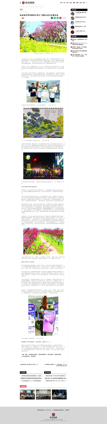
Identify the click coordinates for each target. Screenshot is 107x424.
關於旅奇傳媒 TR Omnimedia (45, 410)
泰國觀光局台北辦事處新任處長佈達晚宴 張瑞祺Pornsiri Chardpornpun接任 (37, 378)
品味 (81, 2)
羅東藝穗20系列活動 (33, 354)
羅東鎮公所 (33, 356)
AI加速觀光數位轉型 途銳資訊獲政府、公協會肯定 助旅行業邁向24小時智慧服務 (38, 375)
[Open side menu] (20, 2)
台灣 (61, 2)
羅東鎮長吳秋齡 (58, 354)
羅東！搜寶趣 (50, 354)
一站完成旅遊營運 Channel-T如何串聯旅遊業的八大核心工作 (34, 380)
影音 (84, 2)
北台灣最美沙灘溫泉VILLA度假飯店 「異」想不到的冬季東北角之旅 (55, 365)
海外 (68, 2)
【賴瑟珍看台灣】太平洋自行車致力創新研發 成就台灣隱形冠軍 (58, 375)
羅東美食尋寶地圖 (42, 354)
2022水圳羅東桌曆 (25, 356)
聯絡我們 (67, 410)
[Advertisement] (79, 66)
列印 (65, 18)
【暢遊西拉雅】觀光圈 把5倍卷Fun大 (29, 364)
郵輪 (74, 2)
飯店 (71, 2)
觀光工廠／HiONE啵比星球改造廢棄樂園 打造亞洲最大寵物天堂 (58, 378)
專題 (77, 2)
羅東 (26, 354)
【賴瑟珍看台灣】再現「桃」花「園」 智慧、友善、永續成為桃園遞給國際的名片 (62, 380)
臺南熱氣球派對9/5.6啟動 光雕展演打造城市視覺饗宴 (86, 26)
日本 (64, 2)
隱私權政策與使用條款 (59, 410)
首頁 (20, 6)
